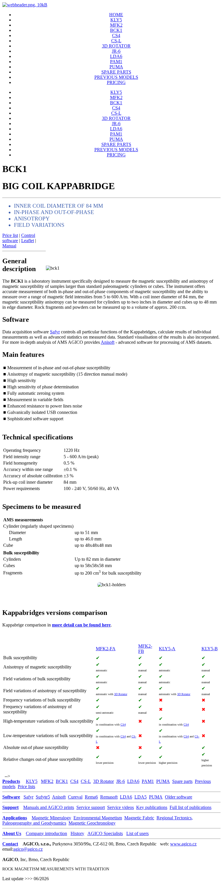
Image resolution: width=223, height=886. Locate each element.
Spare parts (182, 781)
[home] (24, 4)
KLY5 (116, 19)
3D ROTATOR (116, 45)
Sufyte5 (43, 796)
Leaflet (27, 240)
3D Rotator (120, 694)
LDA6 (116, 56)
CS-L (116, 40)
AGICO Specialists (105, 833)
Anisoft (107, 342)
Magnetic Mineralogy (51, 817)
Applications (14, 817)
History (77, 833)
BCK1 (116, 30)
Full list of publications (190, 807)
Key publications (151, 807)
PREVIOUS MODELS (116, 77)
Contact (10, 843)
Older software (178, 796)
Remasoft (109, 796)
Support (10, 807)
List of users (137, 833)
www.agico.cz (183, 843)
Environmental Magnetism (97, 817)
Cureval (75, 796)
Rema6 (91, 796)
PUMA (116, 66)
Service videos (120, 807)
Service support (90, 807)
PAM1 (116, 61)
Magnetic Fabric (139, 817)
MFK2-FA (106, 648)
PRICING (116, 82)
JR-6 (116, 51)
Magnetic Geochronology (92, 823)
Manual (9, 245)
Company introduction (46, 833)
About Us (11, 833)
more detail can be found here (81, 624)
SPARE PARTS (116, 72)
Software (11, 796)
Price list (10, 235)
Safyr (55, 331)
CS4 (116, 35)
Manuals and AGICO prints (48, 807)
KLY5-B (210, 648)
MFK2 (116, 25)
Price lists (26, 786)
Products (11, 781)
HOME (116, 14)
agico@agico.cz (28, 849)
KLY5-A (167, 648)
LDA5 (140, 796)
